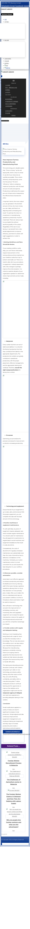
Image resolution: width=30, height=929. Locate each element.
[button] (5, 6)
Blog (13, 769)
